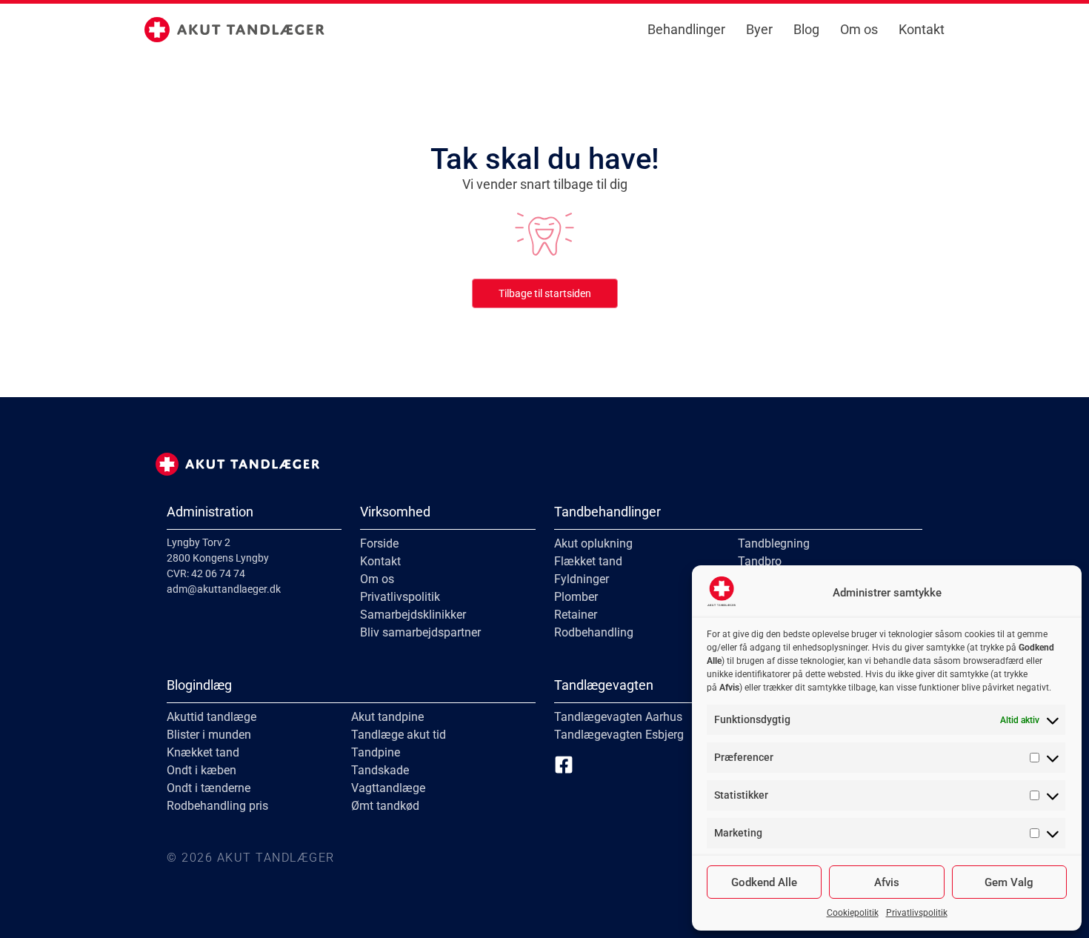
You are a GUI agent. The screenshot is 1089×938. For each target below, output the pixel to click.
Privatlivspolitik (917, 913)
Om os (859, 29)
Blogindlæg (199, 685)
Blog (806, 29)
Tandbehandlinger (607, 511)
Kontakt (922, 29)
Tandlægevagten (603, 685)
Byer (759, 29)
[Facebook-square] (563, 764)
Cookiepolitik (853, 913)
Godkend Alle (764, 882)
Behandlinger (686, 29)
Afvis (886, 882)
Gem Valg (1009, 882)
